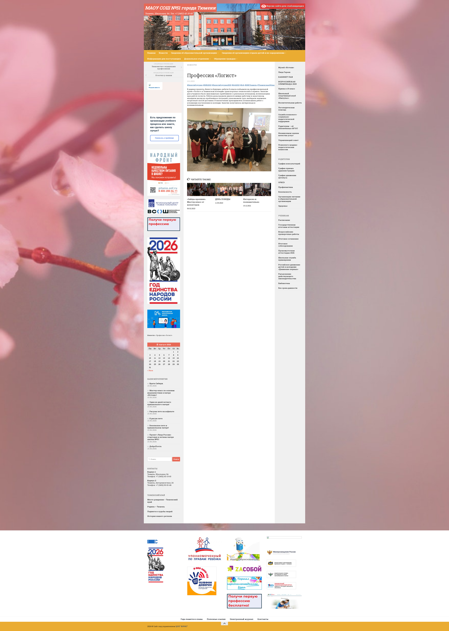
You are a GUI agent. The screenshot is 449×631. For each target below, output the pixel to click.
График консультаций (289, 163)
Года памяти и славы (192, 619)
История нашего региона (159, 516)
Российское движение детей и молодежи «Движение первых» (289, 267)
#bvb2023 (236, 85)
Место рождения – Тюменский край (162, 500)
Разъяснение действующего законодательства (287, 276)
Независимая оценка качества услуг (288, 134)
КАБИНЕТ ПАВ (285, 77)
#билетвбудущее (195, 85)
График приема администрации (286, 169)
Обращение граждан (225, 59)
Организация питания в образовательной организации (289, 198)
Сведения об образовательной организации (194, 53)
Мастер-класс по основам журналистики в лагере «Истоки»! (161, 392)
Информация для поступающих (164, 59)
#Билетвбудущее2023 (221, 85)
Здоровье (282, 206)
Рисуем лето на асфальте (161, 411)
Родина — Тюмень (156, 506)
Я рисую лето (156, 418)
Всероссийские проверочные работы (288, 233)
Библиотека (284, 283)
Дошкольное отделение (196, 59)
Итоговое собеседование (285, 244)
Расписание (284, 220)
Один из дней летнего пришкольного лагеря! (159, 403)
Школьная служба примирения (287, 258)
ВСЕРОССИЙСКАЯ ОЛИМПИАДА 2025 (287, 82)
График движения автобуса (287, 176)
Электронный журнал (241, 619)
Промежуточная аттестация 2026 (286, 251)
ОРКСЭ (281, 182)
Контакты (262, 619)
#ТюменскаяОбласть (267, 85)
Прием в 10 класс (286, 88)
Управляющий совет (288, 140)
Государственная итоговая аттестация (288, 226)
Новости (163, 53)
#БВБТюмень (251, 85)
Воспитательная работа (290, 103)
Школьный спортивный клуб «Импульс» (287, 95)
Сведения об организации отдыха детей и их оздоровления (253, 53)
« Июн (150, 370)
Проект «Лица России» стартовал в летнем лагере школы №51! (160, 437)
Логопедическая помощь (286, 108)
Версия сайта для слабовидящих (285, 6)
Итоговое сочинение (288, 239)
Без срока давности (287, 288)
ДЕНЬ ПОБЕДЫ (222, 199)
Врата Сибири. (156, 383)
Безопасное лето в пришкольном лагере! (158, 426)
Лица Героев (284, 72)
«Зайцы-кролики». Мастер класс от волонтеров (196, 202)
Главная (151, 53)
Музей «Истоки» (286, 67)
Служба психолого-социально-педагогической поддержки (287, 118)
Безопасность (285, 192)
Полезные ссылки (216, 619)
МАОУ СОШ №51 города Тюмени (180, 8)
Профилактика (285, 187)
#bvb (242, 85)
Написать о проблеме (164, 138)
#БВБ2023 (207, 85)
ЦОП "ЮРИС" (182, 626)
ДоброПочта (155, 446)
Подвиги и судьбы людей (159, 511)
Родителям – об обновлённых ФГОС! (288, 127)
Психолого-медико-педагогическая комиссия (288, 147)
